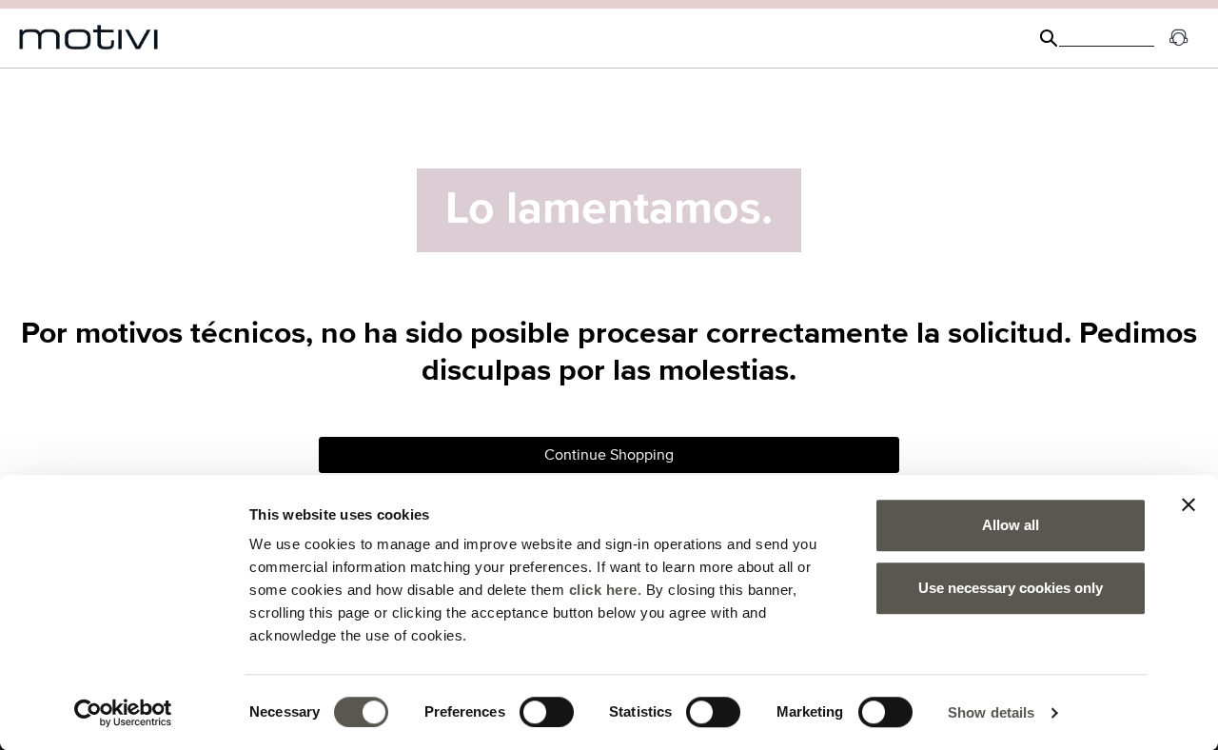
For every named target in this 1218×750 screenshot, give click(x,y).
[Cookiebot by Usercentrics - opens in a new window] (123, 713)
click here (603, 590)
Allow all (1010, 525)
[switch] (547, 712)
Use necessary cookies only (1010, 588)
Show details (991, 712)
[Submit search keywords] (1048, 38)
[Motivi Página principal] (89, 37)
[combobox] (1106, 38)
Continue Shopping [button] (609, 455)
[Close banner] (1188, 504)
